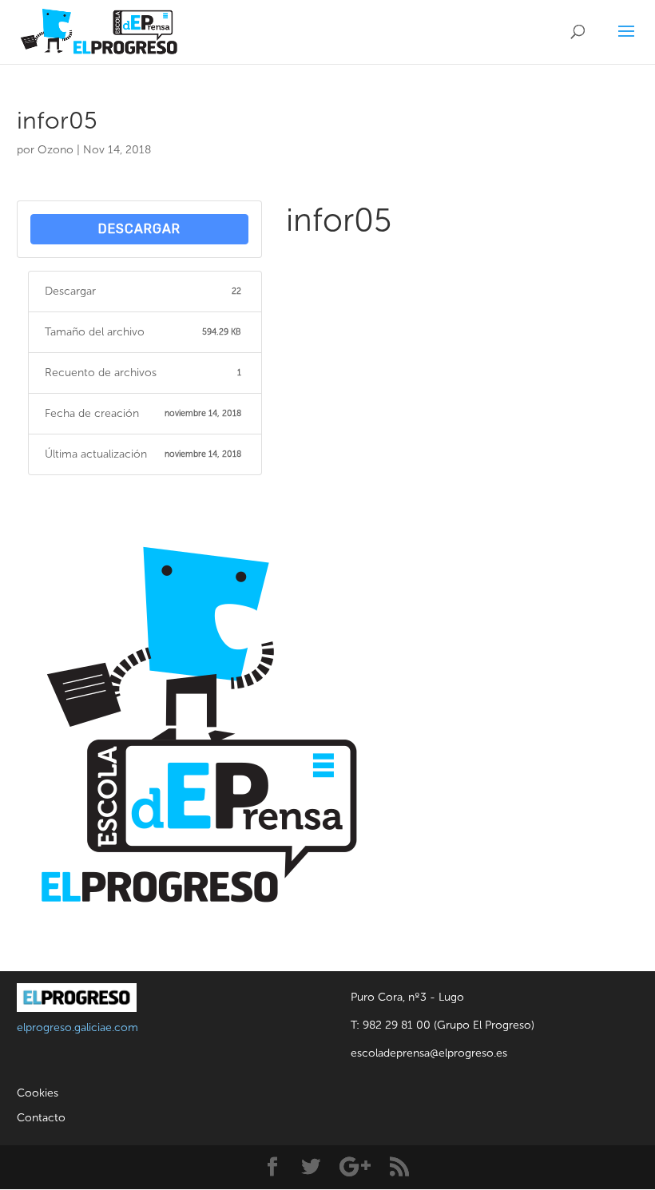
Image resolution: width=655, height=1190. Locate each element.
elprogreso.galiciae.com (77, 1027)
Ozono (55, 150)
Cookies (37, 1093)
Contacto (41, 1118)
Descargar (139, 228)
